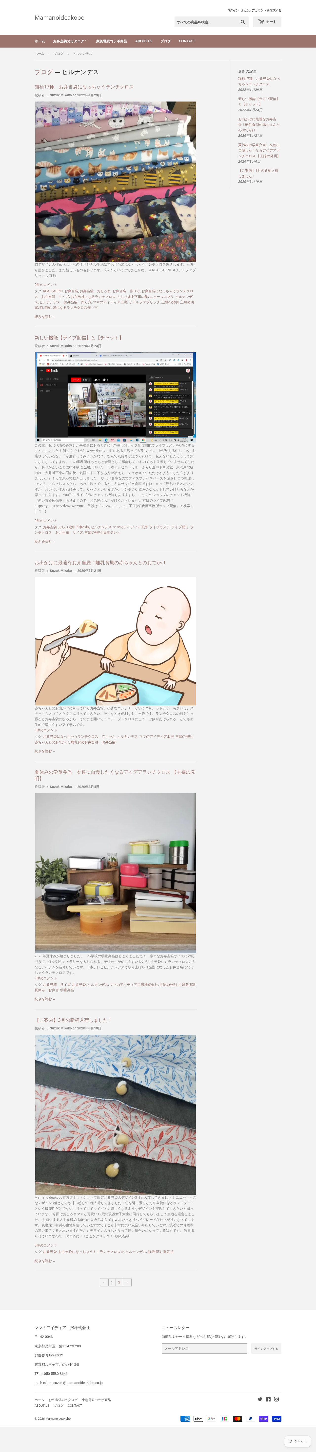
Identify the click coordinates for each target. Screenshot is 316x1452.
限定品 (168, 1252)
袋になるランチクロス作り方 (75, 307)
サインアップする (266, 1348)
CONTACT (187, 41)
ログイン (233, 10)
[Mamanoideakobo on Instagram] (276, 1400)
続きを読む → (45, 317)
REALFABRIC (53, 291)
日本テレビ (111, 532)
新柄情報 (154, 1252)
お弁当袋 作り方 (126, 291)
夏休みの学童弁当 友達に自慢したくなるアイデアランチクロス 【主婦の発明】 (259, 150)
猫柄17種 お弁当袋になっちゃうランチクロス (84, 87)
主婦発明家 (187, 985)
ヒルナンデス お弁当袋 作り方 (65, 302)
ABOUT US (143, 41)
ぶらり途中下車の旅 (132, 297)
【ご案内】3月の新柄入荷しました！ (73, 1020)
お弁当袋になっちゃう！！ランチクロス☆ (91, 1252)
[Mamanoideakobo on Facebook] (268, 1400)
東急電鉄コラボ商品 (111, 41)
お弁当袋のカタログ (69, 41)
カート (270, 21)
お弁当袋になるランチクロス (93, 297)
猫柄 (47, 307)
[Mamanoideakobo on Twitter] (259, 1400)
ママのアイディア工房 (110, 302)
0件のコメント (46, 285)
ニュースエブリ (162, 297)
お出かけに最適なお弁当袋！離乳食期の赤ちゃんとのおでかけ (100, 562)
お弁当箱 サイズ (57, 985)
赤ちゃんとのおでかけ (52, 742)
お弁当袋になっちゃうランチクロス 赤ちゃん (79, 736)
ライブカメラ (159, 527)
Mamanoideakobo (59, 17)
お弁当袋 (71, 291)
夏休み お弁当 (47, 990)
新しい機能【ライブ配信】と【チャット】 (79, 337)
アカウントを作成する (266, 10)
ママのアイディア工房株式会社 (134, 985)
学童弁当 (67, 990)
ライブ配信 (180, 527)
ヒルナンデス (101, 527)
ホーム (40, 41)
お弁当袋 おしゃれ (95, 291)
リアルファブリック (144, 302)
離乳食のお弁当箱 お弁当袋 (93, 742)
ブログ (165, 41)
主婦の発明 (170, 302)
